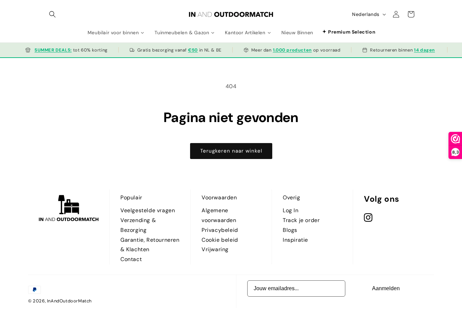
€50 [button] (193, 50)
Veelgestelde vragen (147, 210)
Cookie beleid (220, 239)
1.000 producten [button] (292, 50)
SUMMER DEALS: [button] (53, 50)
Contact (131, 259)
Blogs (290, 230)
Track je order (301, 220)
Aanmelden (386, 288)
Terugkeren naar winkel (231, 150)
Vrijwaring (215, 249)
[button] (52, 14)
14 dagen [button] (424, 50)
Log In (291, 210)
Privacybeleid (220, 230)
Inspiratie (295, 239)
